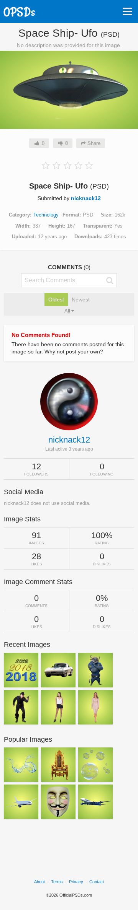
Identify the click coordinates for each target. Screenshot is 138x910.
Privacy (76, 881)
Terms (57, 881)
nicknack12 (86, 198)
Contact (96, 881)
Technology (46, 215)
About (39, 881)
